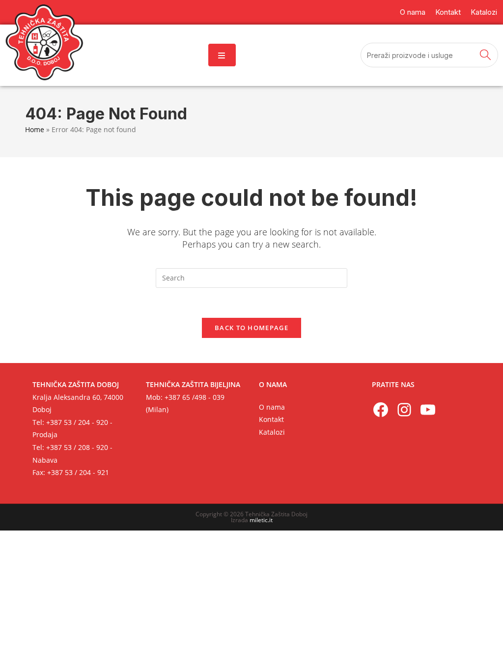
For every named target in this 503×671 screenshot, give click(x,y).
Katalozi (272, 432)
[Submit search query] (486, 55)
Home (34, 129)
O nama (272, 407)
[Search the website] (429, 54)
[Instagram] (404, 410)
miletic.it (261, 520)
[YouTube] (428, 410)
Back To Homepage (251, 327)
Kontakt (271, 419)
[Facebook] (381, 410)
